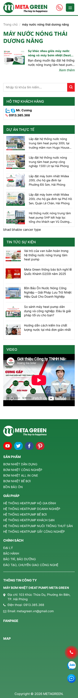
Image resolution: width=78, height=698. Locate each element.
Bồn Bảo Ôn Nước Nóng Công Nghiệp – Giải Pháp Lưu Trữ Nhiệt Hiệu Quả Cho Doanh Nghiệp (48, 292)
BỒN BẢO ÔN (13, 487)
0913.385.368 (19, 115)
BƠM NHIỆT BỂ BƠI (17, 481)
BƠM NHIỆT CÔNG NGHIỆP (22, 470)
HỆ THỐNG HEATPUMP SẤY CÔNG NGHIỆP (34, 531)
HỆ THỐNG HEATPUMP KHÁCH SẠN (29, 520)
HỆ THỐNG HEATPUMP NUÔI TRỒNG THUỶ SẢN (38, 526)
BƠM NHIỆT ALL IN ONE (20, 475)
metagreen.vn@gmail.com (35, 611)
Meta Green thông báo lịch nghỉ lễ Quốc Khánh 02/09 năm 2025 (48, 272)
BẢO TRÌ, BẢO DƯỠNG (19, 559)
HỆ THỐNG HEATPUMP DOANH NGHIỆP (31, 509)
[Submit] (71, 87)
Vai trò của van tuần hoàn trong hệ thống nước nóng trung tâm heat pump (46, 255)
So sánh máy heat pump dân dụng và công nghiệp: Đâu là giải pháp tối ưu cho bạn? (47, 311)
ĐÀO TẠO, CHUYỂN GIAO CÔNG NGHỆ (30, 565)
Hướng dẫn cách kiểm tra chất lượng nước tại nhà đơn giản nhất (47, 327)
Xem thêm (67, 70)
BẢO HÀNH (11, 553)
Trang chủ (10, 24)
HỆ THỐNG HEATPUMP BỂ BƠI (25, 514)
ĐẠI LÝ (8, 548)
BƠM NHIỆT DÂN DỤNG (20, 464)
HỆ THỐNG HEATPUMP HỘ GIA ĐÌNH (29, 503)
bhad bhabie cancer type (22, 229)
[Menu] (70, 7)
